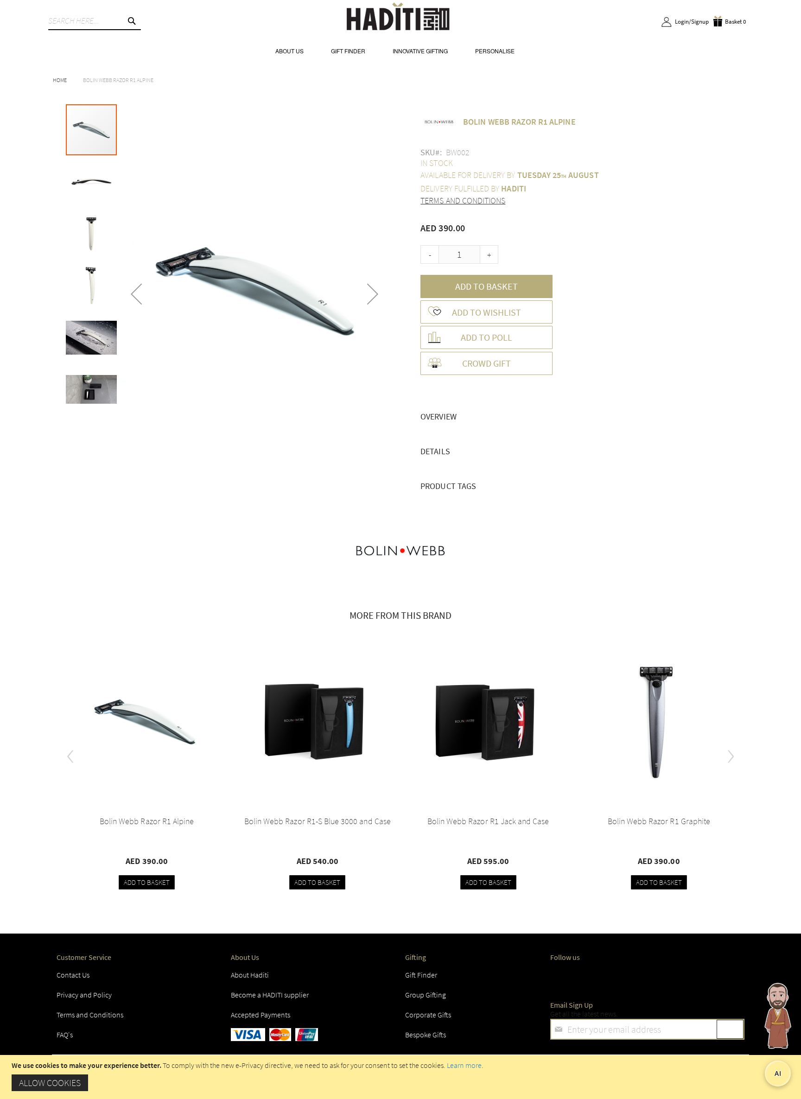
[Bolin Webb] (400, 551)
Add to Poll (486, 337)
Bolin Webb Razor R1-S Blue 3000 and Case (317, 821)
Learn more (464, 1065)
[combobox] (94, 21)
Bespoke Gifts (425, 1034)
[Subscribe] (730, 1029)
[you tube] (661, 977)
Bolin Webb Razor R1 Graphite (659, 821)
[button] (136, 293)
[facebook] (559, 977)
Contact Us (73, 974)
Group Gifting (425, 994)
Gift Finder (421, 974)
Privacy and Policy (84, 994)
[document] (402, 1077)
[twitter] (585, 977)
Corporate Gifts (428, 1014)
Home (60, 79)
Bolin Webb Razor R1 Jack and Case (488, 821)
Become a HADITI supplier (270, 994)
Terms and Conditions (462, 200)
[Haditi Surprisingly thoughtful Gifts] (398, 18)
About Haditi (250, 974)
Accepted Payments (260, 1014)
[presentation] (70, 752)
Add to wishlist (486, 312)
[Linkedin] (636, 977)
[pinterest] (686, 977)
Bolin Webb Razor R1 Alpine (147, 821)
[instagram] (610, 977)
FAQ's (65, 1034)
